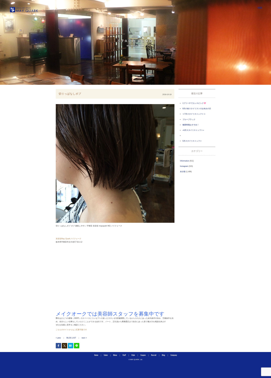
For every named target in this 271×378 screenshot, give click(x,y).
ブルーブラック (189, 119)
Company (174, 355)
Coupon (143, 355)
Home (96, 355)
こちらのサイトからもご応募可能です (71, 330)
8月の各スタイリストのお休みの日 (197, 108)
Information (184, 161)
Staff (124, 355)
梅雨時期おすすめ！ (191, 125)
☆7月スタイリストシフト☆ (194, 114)
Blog (163, 355)
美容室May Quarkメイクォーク (68, 239)
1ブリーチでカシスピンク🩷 (194, 103)
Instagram (184, 166)
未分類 (182, 171)
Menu (115, 355)
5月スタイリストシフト (192, 141)
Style (133, 355)
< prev (58, 338)
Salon (106, 355)
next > (84, 338)
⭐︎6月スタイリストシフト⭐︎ (193, 130)
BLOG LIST (71, 338)
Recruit (153, 355)
